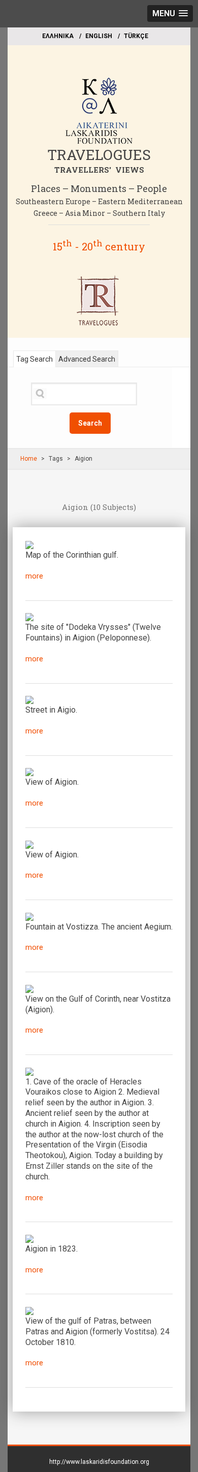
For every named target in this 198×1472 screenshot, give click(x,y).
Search (90, 423)
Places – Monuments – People (99, 188)
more (34, 576)
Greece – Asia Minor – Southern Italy (99, 213)
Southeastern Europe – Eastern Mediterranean (99, 201)
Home (28, 458)
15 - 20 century (99, 246)
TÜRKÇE (136, 36)
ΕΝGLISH (98, 36)
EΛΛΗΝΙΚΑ (58, 36)
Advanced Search (86, 359)
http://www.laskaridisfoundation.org (99, 1461)
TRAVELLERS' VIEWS (99, 170)
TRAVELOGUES (99, 154)
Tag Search (34, 359)
